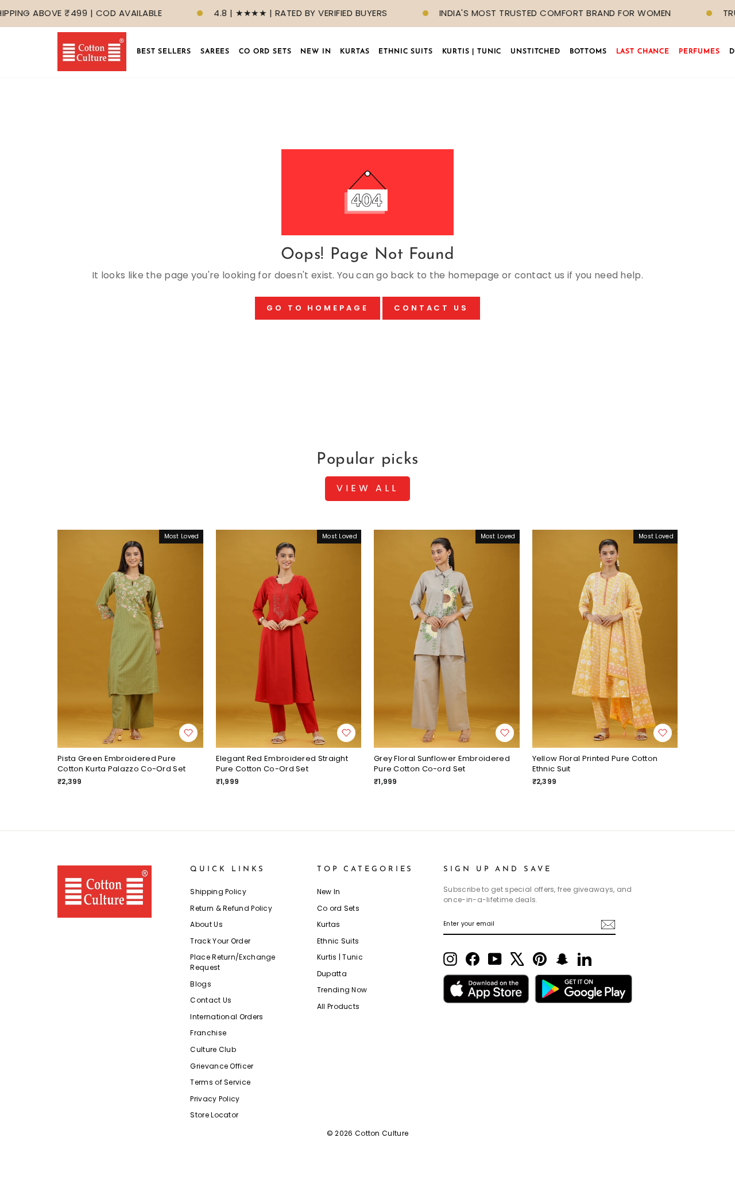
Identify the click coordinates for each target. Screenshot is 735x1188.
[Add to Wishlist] (188, 733)
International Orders (226, 1017)
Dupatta (332, 974)
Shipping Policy (218, 891)
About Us (206, 924)
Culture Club (213, 1049)
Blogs (200, 984)
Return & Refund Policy (231, 908)
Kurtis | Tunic (340, 957)
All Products (338, 1006)
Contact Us (431, 307)
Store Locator (214, 1115)
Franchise (208, 1033)
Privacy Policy (214, 1099)
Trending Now (342, 990)
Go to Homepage (317, 307)
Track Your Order (220, 941)
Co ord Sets (338, 908)
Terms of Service (220, 1082)
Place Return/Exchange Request (232, 962)
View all (367, 488)
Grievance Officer (221, 1066)
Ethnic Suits (338, 941)
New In (329, 891)
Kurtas (329, 924)
